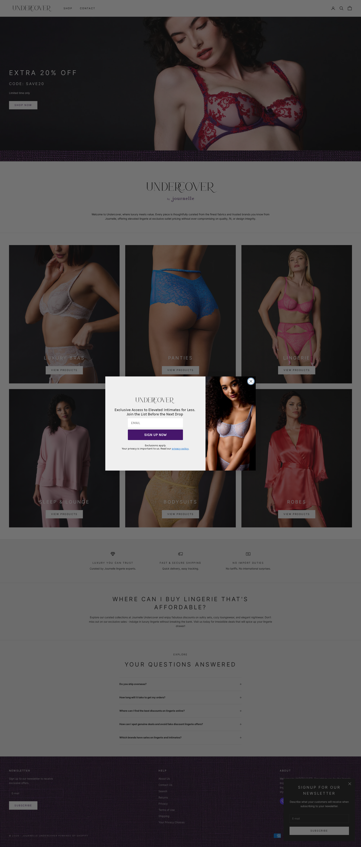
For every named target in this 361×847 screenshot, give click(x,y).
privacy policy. (180, 448)
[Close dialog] (251, 381)
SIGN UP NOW (155, 435)
